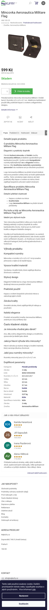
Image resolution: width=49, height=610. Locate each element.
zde (33, 589)
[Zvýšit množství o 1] (10, 89)
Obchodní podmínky (9, 489)
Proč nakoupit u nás (9, 495)
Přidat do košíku (23, 91)
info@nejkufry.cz (11, 578)
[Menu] (43, 3)
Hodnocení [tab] (25, 133)
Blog (3, 514)
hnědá (24, 388)
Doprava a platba (8, 504)
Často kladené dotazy (9, 498)
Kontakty (4, 517)
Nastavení (23, 596)
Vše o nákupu (6, 501)
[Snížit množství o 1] (10, 92)
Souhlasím (23, 604)
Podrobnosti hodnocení (32, 23)
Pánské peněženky (29, 367)
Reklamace (5, 508)
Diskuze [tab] (34, 133)
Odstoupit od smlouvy (9, 520)
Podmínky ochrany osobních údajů (14, 492)
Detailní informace (8, 110)
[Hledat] (30, 3)
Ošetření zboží (6, 511)
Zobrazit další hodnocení (36, 473)
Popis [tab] (5, 133)
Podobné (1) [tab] (14, 133)
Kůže (24, 397)
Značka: (15, 25)
